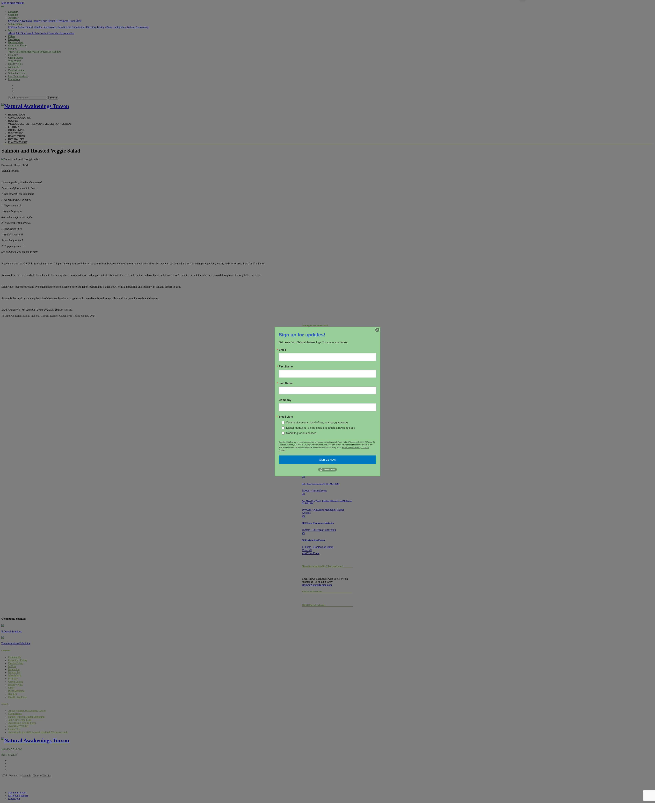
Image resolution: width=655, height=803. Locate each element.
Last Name (286, 383)
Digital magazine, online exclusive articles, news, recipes (320, 428)
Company (285, 399)
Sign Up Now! (327, 459)
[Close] (377, 330)
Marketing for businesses (301, 433)
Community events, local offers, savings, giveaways (317, 422)
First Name (286, 366)
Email (282, 349)
